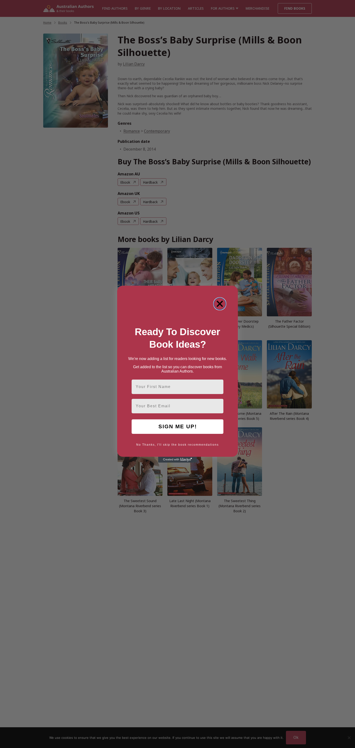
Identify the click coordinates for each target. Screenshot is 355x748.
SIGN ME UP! (177, 426)
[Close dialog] (220, 304)
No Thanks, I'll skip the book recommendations (177, 444)
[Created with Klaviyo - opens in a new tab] (177, 460)
